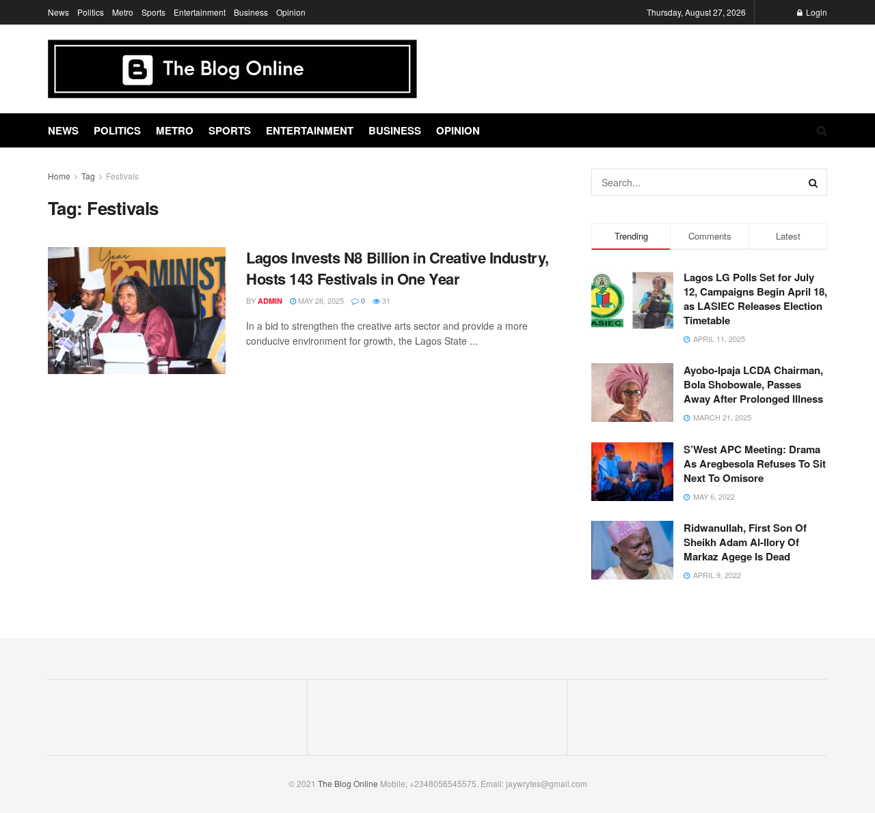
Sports (153, 12)
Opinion (291, 12)
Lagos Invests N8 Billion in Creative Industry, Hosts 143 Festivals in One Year (397, 267)
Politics (90, 12)
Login (815, 12)
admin (270, 301)
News (58, 12)
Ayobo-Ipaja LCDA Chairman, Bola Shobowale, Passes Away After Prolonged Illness (753, 384)
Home (59, 176)
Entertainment (200, 12)
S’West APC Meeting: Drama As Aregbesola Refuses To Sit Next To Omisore (755, 463)
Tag (88, 176)
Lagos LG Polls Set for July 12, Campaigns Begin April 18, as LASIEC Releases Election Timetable (755, 299)
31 (385, 300)
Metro (122, 12)
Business (251, 12)
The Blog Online (348, 783)
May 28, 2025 (320, 300)
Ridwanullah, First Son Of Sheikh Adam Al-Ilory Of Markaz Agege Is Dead (745, 542)
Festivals (122, 176)
